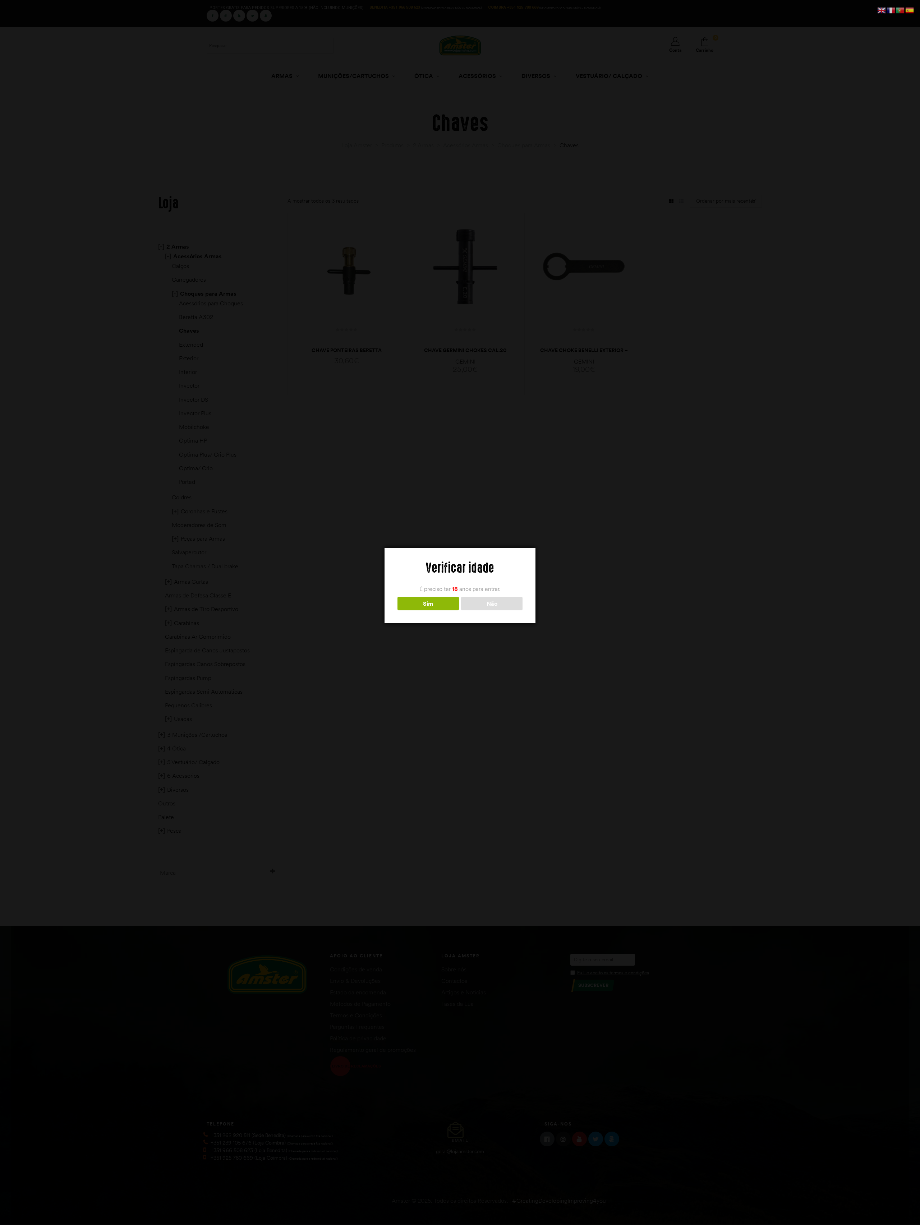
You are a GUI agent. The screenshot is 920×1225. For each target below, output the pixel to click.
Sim (428, 603)
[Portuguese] (900, 9)
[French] (891, 9)
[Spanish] (910, 9)
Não (492, 603)
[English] (882, 9)
